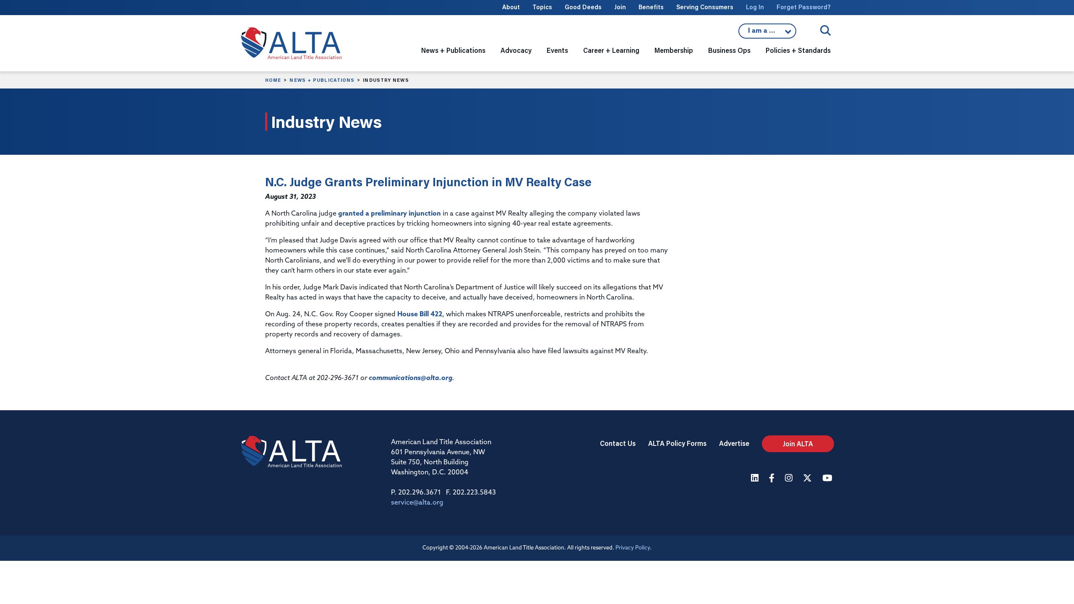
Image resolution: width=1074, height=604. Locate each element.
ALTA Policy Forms (677, 443)
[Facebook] (773, 478)
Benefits (651, 7)
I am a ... (767, 33)
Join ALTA (798, 443)
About (511, 7)
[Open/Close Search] (825, 30)
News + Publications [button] (453, 50)
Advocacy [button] (516, 50)
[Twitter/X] (808, 478)
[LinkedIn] (756, 478)
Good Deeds (583, 7)
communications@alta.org (410, 378)
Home (273, 80)
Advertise (734, 443)
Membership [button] (673, 50)
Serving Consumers (704, 7)
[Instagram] (790, 478)
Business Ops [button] (729, 50)
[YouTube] (828, 478)
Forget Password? (804, 7)
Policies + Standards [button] (798, 50)
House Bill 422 (419, 314)
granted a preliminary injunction (389, 214)
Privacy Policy (632, 548)
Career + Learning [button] (611, 50)
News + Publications (322, 80)
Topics (542, 7)
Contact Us (618, 443)
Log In (755, 7)
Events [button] (557, 50)
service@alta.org (417, 503)
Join (620, 7)
